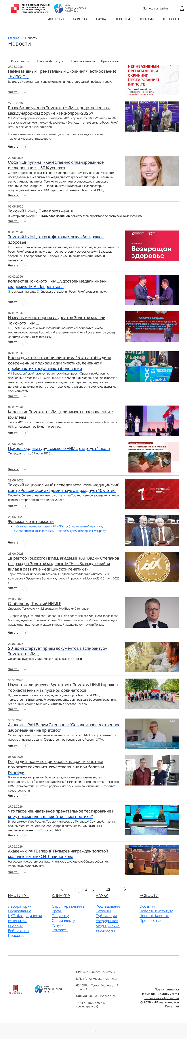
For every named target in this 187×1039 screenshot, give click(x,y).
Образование (19, 911)
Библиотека (18, 930)
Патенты (103, 911)
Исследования (108, 906)
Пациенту (60, 915)
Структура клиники (68, 906)
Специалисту (63, 920)
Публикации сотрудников (107, 918)
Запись (155, 8)
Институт (56, 19)
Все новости (20, 61)
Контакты (171, 19)
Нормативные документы (160, 994)
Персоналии (19, 935)
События (146, 19)
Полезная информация (161, 998)
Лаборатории (19, 906)
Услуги (58, 925)
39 (108, 889)
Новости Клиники (82, 61)
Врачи (57, 911)
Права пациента (167, 989)
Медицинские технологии (108, 928)
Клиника (80, 19)
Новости (122, 19)
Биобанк (15, 925)
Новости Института (49, 61)
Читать (13, 92)
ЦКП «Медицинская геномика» (25, 918)
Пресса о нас (110, 61)
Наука (101, 19)
